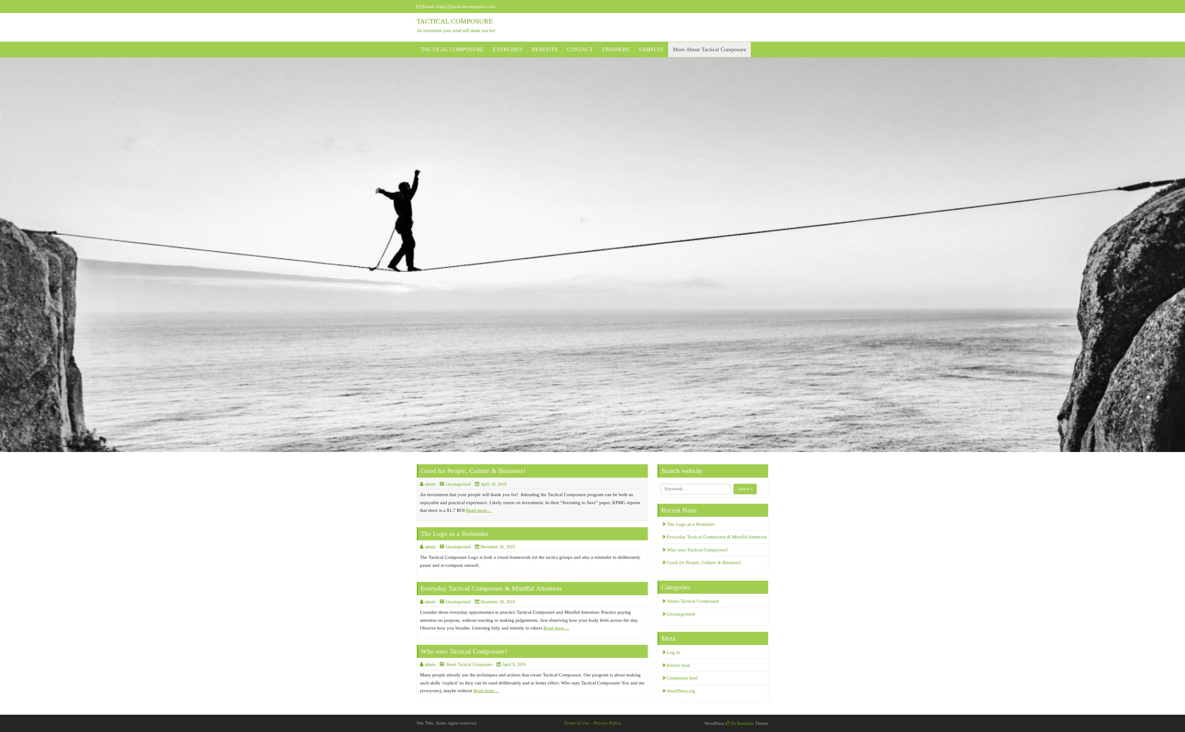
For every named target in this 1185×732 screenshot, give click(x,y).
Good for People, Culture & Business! (473, 471)
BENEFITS (545, 49)
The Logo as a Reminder (455, 533)
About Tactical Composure (469, 664)
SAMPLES (650, 49)
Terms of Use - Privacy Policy (592, 723)
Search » (745, 489)
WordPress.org (681, 690)
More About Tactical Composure (709, 49)
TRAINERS (615, 49)
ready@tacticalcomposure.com (466, 6)
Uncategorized (458, 484)
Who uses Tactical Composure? (464, 651)
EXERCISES (507, 49)
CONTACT (580, 49)
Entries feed (678, 665)
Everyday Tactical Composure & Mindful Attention (491, 588)
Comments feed (682, 678)
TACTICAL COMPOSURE (452, 49)
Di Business (742, 723)
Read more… (479, 510)
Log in (673, 652)
